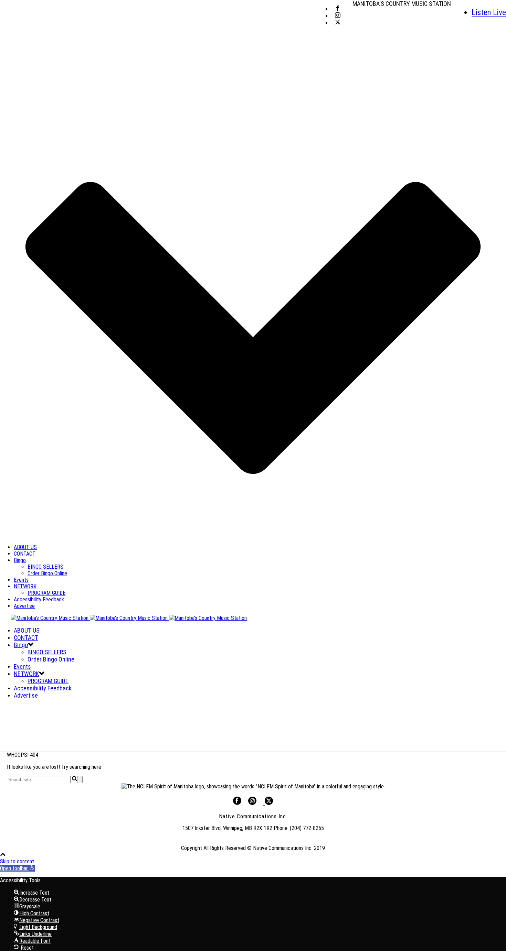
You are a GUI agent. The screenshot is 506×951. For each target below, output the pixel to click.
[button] (17, 868)
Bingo (20, 560)
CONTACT (24, 553)
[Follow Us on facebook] (237, 803)
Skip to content (17, 861)
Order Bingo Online (47, 573)
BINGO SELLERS (45, 567)
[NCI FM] (123, 618)
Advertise (24, 606)
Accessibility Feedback (39, 599)
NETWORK (25, 586)
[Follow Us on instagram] (252, 803)
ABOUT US (25, 547)
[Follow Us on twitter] (268, 803)
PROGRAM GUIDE (46, 593)
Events (21, 580)
